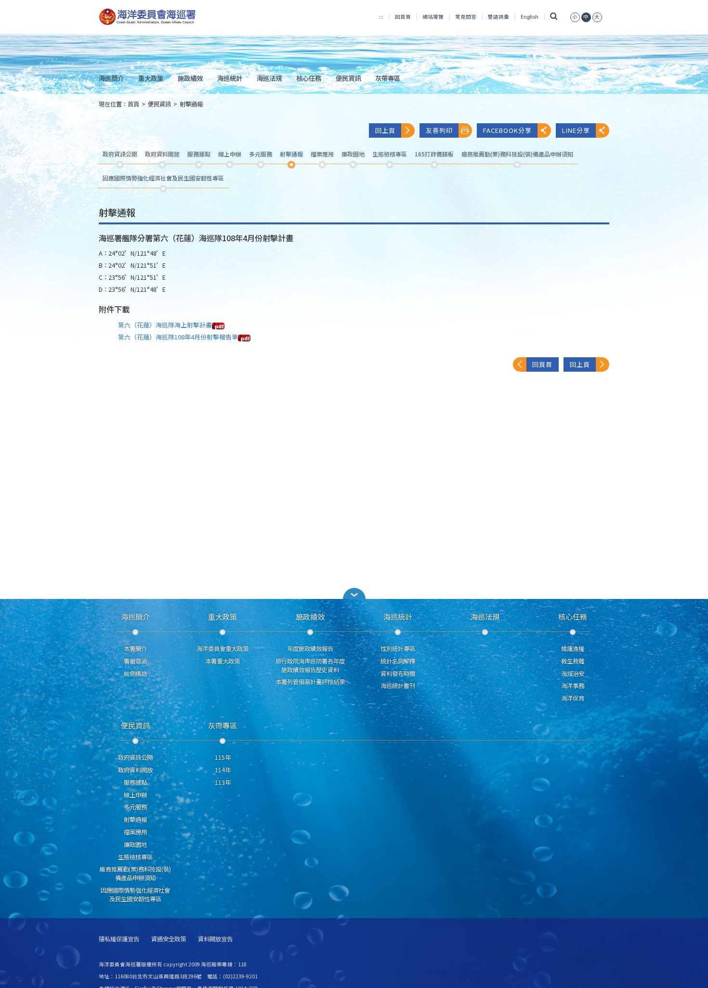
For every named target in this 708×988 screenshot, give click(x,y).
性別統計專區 (397, 648)
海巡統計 (229, 78)
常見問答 (465, 16)
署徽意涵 (135, 661)
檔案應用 (135, 832)
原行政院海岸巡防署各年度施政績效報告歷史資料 (310, 665)
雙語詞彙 (498, 16)
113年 (223, 782)
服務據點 (135, 782)
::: (381, 16)
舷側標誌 (135, 673)
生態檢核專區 (135, 857)
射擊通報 (191, 104)
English (529, 16)
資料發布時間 (397, 673)
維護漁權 (572, 648)
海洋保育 (572, 698)
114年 (223, 770)
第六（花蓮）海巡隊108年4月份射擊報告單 (178, 336)
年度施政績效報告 (310, 648)
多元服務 (135, 807)
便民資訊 (348, 78)
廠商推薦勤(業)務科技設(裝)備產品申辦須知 (135, 873)
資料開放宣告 (215, 939)
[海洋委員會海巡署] (179, 17)
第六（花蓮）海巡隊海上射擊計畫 (165, 324)
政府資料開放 (135, 770)
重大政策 (150, 78)
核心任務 (308, 78)
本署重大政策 (222, 661)
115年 (223, 757)
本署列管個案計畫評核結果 (310, 681)
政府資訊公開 (135, 757)
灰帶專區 (387, 78)
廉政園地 (135, 844)
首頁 (133, 104)
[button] (575, 16)
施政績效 (190, 78)
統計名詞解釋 (397, 661)
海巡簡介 (111, 78)
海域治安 (572, 673)
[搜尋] (554, 16)
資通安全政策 (168, 939)
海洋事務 (572, 685)
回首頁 (403, 16)
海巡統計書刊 (397, 685)
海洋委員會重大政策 (223, 648)
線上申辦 (135, 795)
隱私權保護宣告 (119, 939)
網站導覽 (433, 16)
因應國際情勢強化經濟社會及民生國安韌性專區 (135, 894)
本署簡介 (135, 648)
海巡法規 (269, 78)
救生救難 (572, 661)
